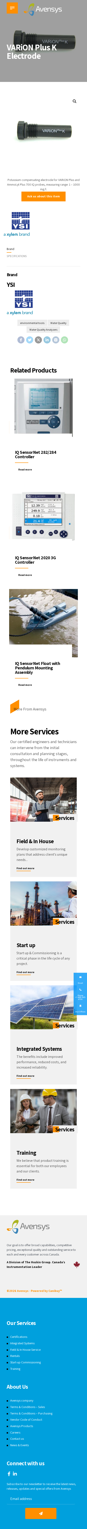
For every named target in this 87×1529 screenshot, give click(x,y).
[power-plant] (43, 903)
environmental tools (32, 323)
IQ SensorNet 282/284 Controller (35, 454)
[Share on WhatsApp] (64, 339)
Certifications (18, 1337)
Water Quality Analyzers (43, 329)
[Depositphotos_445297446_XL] (43, 1111)
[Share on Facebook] (21, 339)
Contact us (17, 1439)
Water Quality (58, 323)
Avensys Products (21, 1426)
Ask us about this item (43, 196)
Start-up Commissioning (25, 1362)
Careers (15, 1432)
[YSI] (17, 225)
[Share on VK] (55, 339)
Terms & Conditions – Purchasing (31, 1413)
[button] (74, 101)
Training (15, 1369)
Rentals (15, 1356)
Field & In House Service (25, 1350)
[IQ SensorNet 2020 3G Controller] (43, 518)
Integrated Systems (22, 1343)
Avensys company (21, 1400)
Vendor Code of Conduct (26, 1420)
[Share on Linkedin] (47, 339)
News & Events (19, 1445)
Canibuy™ (55, 1291)
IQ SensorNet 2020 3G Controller (35, 560)
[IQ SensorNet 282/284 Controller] (43, 412)
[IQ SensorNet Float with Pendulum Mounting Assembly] (43, 623)
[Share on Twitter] (29, 339)
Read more (25, 469)
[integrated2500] (43, 1007)
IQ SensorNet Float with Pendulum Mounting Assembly (37, 667)
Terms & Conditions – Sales (27, 1407)
